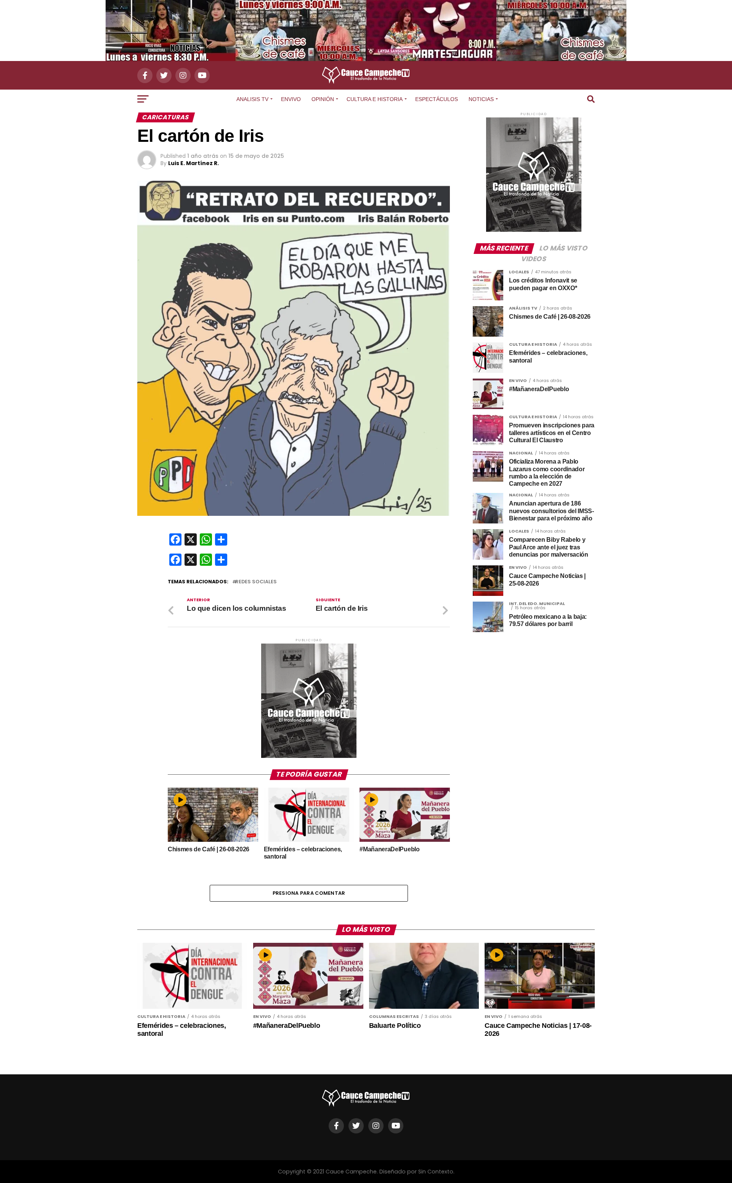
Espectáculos (436, 99)
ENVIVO (291, 99)
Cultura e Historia (375, 99)
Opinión (322, 99)
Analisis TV (252, 99)
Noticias (481, 99)
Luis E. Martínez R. (193, 163)
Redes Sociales (256, 581)
